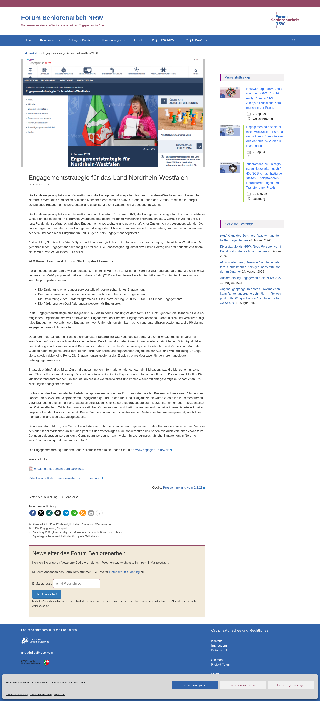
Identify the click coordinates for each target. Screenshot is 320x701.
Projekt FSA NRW (163, 40)
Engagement (47, 528)
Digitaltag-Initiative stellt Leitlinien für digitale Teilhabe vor (66, 536)
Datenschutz (220, 650)
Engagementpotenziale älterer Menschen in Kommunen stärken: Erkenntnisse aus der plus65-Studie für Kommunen (265, 136)
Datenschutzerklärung (17, 694)
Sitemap (217, 660)
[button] (32, 513)
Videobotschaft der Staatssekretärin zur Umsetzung (64, 478)
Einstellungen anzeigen (291, 685)
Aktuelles (139, 40)
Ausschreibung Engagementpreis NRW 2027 (250, 278)
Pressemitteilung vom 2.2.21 (182, 487)
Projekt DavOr (194, 40)
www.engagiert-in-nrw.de (152, 450)
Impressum (59, 694)
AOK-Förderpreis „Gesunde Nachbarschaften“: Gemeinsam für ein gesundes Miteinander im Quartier (250, 266)
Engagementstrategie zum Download (59, 468)
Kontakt (216, 641)
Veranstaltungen (111, 40)
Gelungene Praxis (79, 40)
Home (28, 40)
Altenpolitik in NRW (44, 524)
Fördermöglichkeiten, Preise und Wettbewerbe (83, 524)
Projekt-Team (220, 664)
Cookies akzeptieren (194, 685)
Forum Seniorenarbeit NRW (62, 17)
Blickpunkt (63, 528)
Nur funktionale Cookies (243, 685)
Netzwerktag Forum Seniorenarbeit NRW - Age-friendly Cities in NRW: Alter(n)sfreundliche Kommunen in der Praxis (264, 98)
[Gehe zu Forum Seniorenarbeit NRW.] (26, 53)
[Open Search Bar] (294, 40)
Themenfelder (48, 40)
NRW (36, 528)
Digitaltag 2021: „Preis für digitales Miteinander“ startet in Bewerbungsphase (77, 532)
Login (215, 674)
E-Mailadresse (42, 583)
